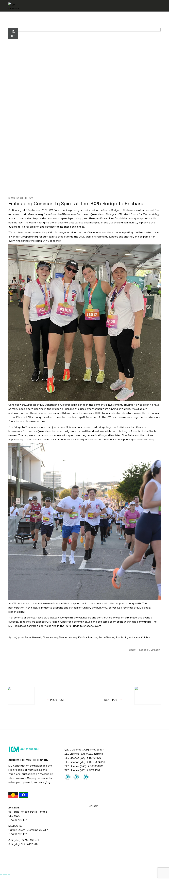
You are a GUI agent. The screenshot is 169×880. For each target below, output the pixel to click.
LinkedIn (93, 805)
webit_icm (26, 197)
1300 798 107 (19, 820)
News (11, 197)
